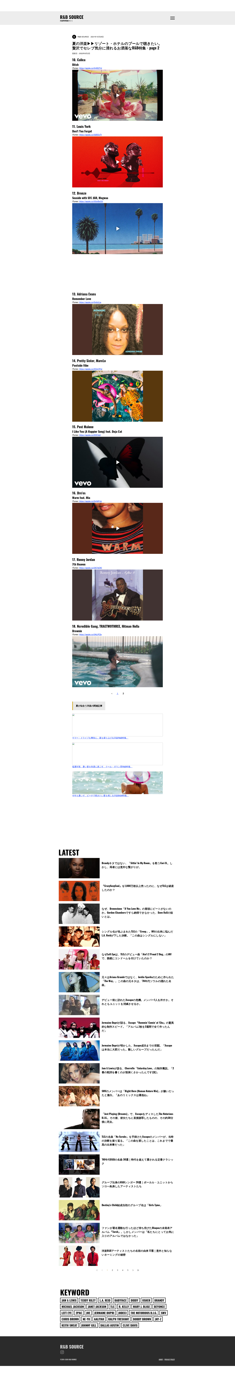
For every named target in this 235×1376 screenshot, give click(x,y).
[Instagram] (62, 1352)
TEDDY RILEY (88, 1300)
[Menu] (172, 18)
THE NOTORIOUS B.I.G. (144, 1313)
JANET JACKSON (97, 1306)
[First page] (97, 1270)
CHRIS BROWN (70, 1319)
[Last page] (138, 1270)
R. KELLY (124, 1306)
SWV (163, 1313)
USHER (146, 1300)
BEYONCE (159, 1306)
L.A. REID (105, 1300)
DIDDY (134, 1300)
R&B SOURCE (71, 17)
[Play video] (117, 95)
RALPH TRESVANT (118, 1319)
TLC (112, 1306)
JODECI (122, 1313)
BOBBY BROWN (142, 1319)
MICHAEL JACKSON (73, 1306)
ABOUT (161, 1359)
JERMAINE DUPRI (104, 1313)
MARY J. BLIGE (141, 1306)
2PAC (79, 1313)
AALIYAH (99, 1319)
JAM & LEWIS (69, 1300)
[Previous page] (102, 1270)
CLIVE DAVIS (130, 1325)
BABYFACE (120, 1300)
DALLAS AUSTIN (109, 1325)
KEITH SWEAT (69, 1325)
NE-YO (86, 1319)
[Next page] (133, 1270)
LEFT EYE (67, 1313)
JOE (88, 1313)
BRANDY (159, 1300)
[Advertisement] (117, 5)
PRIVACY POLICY (169, 1359)
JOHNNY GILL (88, 1325)
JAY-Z (158, 1319)
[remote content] (117, 272)
